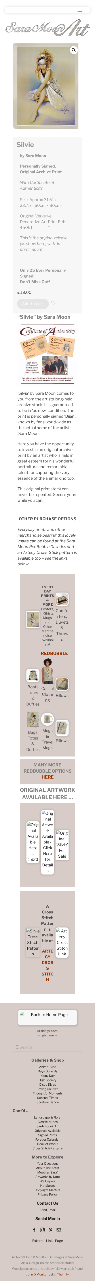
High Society (47, 1080)
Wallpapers (47, 1181)
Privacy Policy (47, 1194)
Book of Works (47, 1144)
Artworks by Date (47, 1177)
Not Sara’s (47, 1185)
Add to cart (33, 303)
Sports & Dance (47, 1102)
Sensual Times (47, 1098)
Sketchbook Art (47, 1126)
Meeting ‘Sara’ (47, 1172)
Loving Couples (47, 1089)
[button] (74, 50)
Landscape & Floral (47, 1117)
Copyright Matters (47, 1190)
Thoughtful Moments (48, 1093)
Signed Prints (47, 1135)
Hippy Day (47, 1075)
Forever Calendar (47, 1139)
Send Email (47, 1210)
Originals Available (48, 1130)
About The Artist (47, 1168)
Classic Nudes (48, 1122)
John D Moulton (37, 1274)
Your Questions (47, 1163)
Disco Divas (47, 1084)
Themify (63, 1274)
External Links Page (47, 1241)
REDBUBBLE (54, 653)
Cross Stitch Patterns (47, 1148)
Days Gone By (47, 1071)
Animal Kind (47, 1067)
